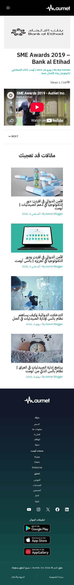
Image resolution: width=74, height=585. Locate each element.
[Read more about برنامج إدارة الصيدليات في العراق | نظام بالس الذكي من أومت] (37, 348)
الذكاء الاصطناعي (20, 70)
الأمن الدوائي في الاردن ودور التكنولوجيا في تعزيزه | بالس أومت (39, 258)
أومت (32, 70)
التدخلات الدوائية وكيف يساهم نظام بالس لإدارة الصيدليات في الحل (37, 316)
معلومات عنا (37, 429)
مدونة (37, 444)
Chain (37, 462)
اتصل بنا (37, 434)
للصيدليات (37, 485)
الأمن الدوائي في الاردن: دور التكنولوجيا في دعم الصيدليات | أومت (41, 204)
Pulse (37, 457)
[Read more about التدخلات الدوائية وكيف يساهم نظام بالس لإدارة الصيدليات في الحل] (37, 293)
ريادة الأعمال (53, 73)
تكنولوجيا (65, 73)
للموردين (37, 480)
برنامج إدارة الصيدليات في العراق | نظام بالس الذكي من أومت (39, 369)
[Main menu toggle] (8, 8)
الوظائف (37, 439)
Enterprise (37, 467)
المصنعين (37, 490)
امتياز (37, 495)
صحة (43, 73)
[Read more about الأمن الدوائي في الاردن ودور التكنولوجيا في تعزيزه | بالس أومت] (37, 238)
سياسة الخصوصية (56, 577)
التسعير (37, 424)
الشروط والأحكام (18, 577)
